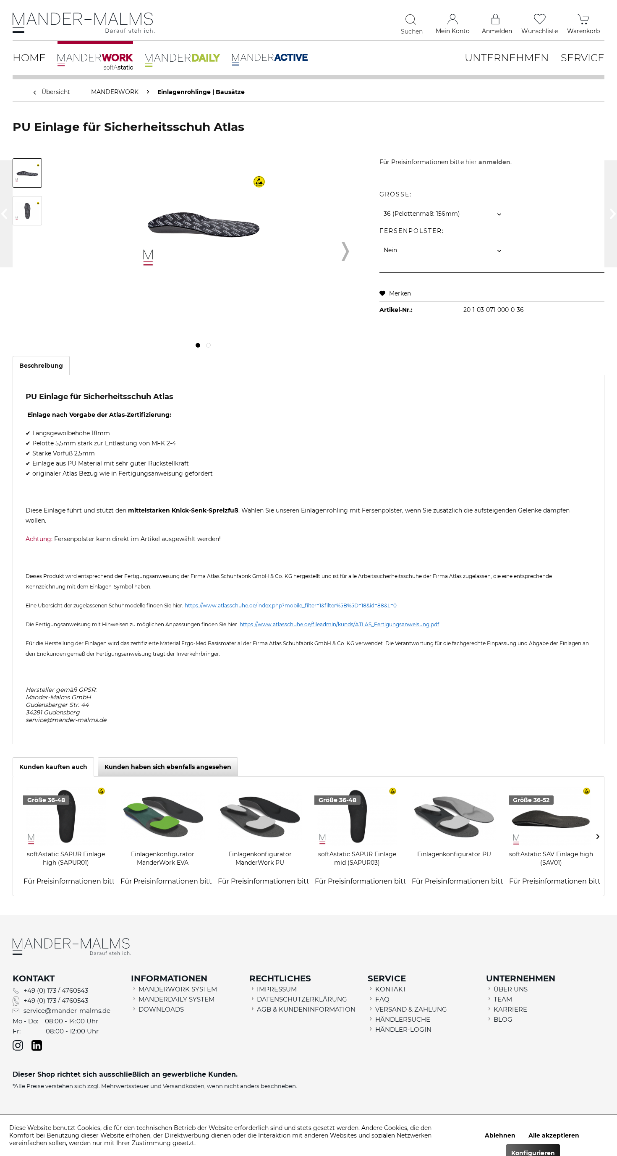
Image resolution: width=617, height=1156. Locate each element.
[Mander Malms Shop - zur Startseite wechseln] (83, 23)
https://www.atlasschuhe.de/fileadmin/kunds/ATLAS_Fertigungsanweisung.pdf (339, 624)
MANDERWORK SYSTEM (178, 989)
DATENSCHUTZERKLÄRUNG (302, 999)
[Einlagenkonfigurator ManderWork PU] (260, 816)
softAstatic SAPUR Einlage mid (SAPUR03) (357, 858)
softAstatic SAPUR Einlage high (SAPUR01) (66, 858)
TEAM (503, 999)
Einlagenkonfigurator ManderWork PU (260, 858)
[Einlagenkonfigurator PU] (454, 816)
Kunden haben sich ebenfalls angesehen (168, 767)
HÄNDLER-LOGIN (403, 1029)
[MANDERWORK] (95, 56)
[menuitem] (349, 21)
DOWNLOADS (161, 1009)
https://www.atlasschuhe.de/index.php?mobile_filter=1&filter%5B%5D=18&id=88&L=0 (291, 605)
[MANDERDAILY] (182, 55)
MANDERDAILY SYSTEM (176, 999)
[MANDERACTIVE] (270, 54)
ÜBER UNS (511, 989)
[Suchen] (412, 19)
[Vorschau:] (27, 173)
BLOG (503, 1019)
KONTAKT (390, 989)
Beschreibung (41, 365)
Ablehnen (500, 1135)
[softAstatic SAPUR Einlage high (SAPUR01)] (66, 816)
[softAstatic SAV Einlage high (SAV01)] (551, 816)
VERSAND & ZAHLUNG (411, 1009)
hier (487, 162)
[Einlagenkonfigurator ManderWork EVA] (162, 816)
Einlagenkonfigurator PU (454, 854)
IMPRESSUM (277, 989)
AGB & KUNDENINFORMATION (306, 1009)
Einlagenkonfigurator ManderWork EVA (162, 858)
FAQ (382, 999)
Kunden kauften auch (53, 767)
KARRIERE (510, 1009)
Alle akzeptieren (553, 1135)
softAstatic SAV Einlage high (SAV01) (551, 858)
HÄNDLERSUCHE (402, 1019)
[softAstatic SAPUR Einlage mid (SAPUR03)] (357, 816)
